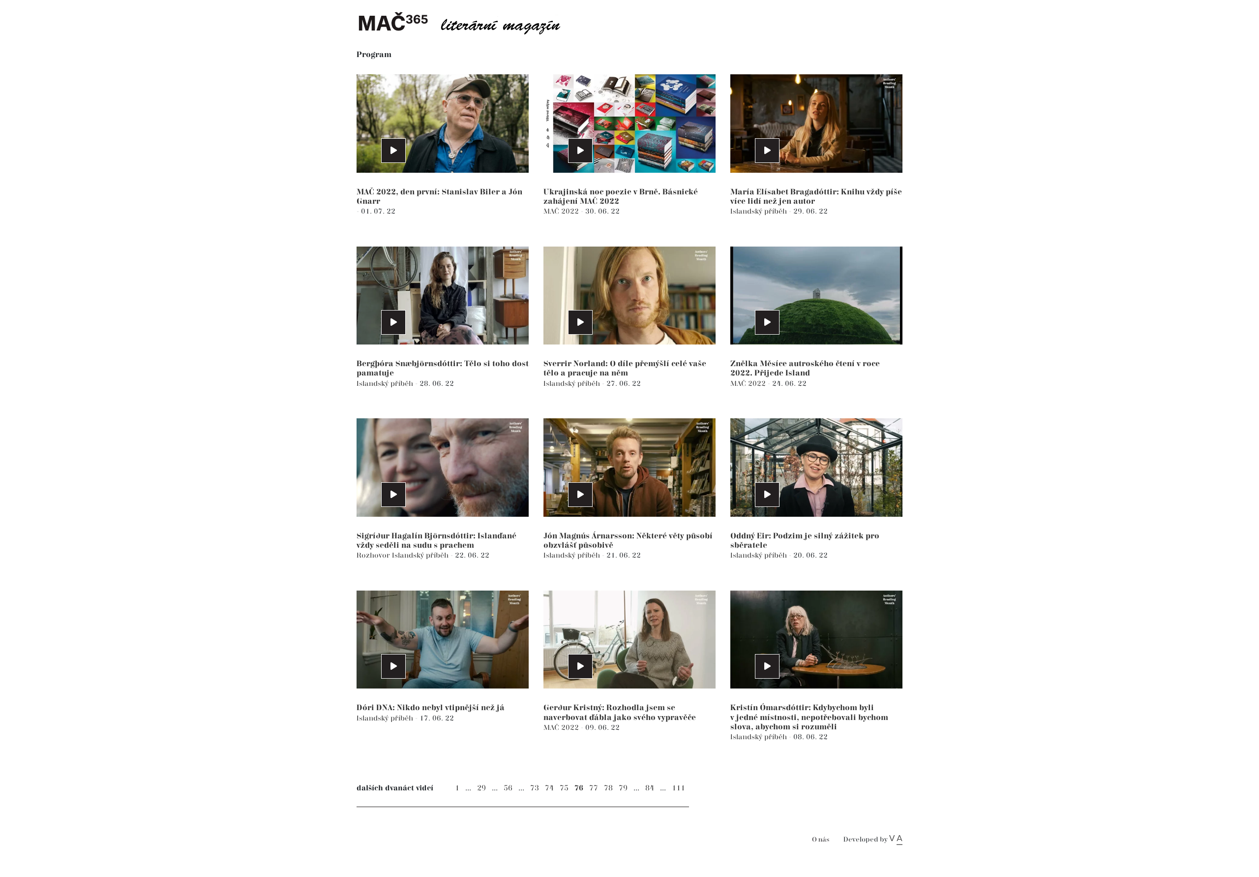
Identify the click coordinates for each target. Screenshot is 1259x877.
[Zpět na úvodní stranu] (467, 22)
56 (508, 788)
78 (608, 788)
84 (649, 788)
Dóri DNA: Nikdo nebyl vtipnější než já (431, 708)
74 (549, 788)
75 (564, 788)
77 (593, 788)
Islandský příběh (759, 211)
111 (678, 788)
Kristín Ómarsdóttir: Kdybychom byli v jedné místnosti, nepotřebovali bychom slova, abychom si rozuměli (809, 717)
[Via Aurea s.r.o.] (895, 839)
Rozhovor (374, 555)
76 (578, 788)
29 (481, 788)
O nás (820, 840)
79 (623, 788)
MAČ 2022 (562, 211)
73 (534, 788)
